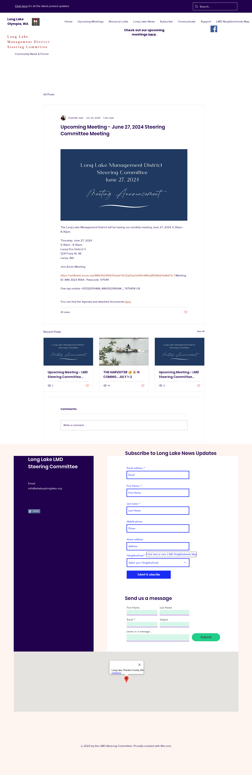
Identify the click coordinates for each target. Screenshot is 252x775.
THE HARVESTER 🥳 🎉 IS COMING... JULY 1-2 (121, 374)
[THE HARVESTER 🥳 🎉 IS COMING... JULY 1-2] (124, 352)
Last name (132, 503)
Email (130, 619)
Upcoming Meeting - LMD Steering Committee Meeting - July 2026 (68, 374)
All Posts (48, 94)
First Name (133, 486)
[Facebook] (214, 29)
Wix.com (165, 745)
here (152, 34)
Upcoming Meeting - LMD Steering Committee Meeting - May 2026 (179, 374)
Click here (21, 6)
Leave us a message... (139, 631)
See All (201, 331)
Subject (164, 619)
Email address (135, 468)
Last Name (166, 607)
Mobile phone (134, 521)
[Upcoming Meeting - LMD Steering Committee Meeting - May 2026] (179, 352)
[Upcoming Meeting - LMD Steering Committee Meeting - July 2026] (68, 352)
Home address (135, 539)
